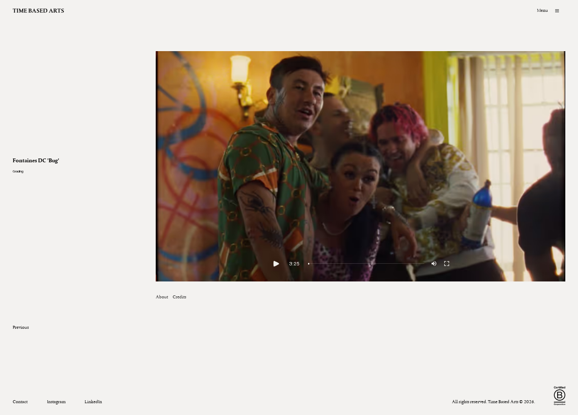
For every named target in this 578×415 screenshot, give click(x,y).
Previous (21, 327)
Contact (20, 401)
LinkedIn (93, 401)
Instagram (56, 401)
